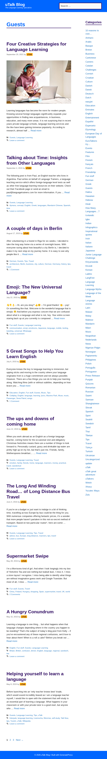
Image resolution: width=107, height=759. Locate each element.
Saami (88, 395)
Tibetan (89, 435)
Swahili (88, 419)
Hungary (26, 592)
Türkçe (88, 447)
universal (18, 331)
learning (36, 395)
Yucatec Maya (92, 490)
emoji (25, 328)
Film (87, 156)
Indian (88, 223)
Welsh (88, 482)
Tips (26, 261)
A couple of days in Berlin (34, 228)
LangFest (89, 278)
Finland (18, 592)
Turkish (89, 451)
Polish (88, 363)
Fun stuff (13, 325)
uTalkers (89, 479)
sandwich (64, 651)
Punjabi (89, 379)
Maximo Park (51, 395)
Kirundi (88, 266)
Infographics (91, 227)
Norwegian (90, 352)
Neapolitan (90, 336)
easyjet (89, 101)
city (35, 264)
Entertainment (92, 117)
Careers (89, 62)
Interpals (13, 718)
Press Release (92, 375)
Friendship (90, 172)
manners (47, 463)
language (51, 328)
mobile (58, 328)
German (13, 261)
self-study (56, 718)
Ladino (88, 274)
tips (69, 264)
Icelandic (89, 215)
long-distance (32, 536)
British (18, 651)
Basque (89, 46)
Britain (12, 651)
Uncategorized (92, 459)
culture (41, 264)
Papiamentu (91, 355)
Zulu (87, 494)
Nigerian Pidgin (92, 347)
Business (89, 54)
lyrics (43, 395)
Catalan (89, 65)
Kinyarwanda (91, 262)
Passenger (11, 398)
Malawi (88, 312)
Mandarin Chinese (55, 205)
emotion (13, 463)
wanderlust (16, 466)
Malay (88, 316)
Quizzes (89, 383)
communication (16, 328)
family (19, 463)
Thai (87, 431)
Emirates (89, 109)
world (68, 592)
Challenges (90, 70)
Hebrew (89, 200)
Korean (88, 270)
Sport (88, 415)
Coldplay (13, 395)
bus (17, 536)
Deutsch (89, 93)
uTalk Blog (15, 4)
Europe (23, 536)
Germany (56, 264)
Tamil (88, 427)
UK (63, 592)
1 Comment (14, 270)
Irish (87, 238)
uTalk (40, 715)
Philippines (90, 360)
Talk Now (64, 718)
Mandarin (89, 324)
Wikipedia (27, 721)
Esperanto (90, 125)
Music (43, 393)
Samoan (89, 399)
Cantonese (90, 58)
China (12, 592)
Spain (41, 592)
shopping (34, 592)
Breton (88, 50)
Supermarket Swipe (28, 555)
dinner (33, 651)
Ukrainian (90, 455)
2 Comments (15, 594)
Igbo (87, 219)
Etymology (90, 129)
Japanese (42, 328)
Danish (88, 85)
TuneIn (13, 721)
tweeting (10, 331)
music (66, 395)
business (29, 264)
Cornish (89, 73)
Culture (89, 81)
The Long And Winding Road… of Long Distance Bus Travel (38, 491)
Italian (88, 242)
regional (56, 651)
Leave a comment (17, 140)
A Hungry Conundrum (30, 611)
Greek (34, 205)
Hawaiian (89, 196)
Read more (36, 130)
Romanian (90, 387)
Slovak (88, 407)
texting (65, 328)
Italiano (89, 246)
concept (20, 205)
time (8, 208)
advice (12, 536)
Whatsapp (27, 331)
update (88, 463)
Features (89, 152)
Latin (87, 308)
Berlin (22, 264)
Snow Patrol (21, 398)
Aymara (13, 205)
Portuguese (91, 371)
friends (26, 463)
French (88, 168)
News (88, 344)
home (32, 463)
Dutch (88, 97)
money (55, 463)
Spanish (67, 205)
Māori (88, 328)
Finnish (89, 160)
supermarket (50, 592)
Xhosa (88, 487)
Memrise (47, 718)
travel (9, 267)
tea (8, 653)
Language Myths (93, 289)
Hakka (88, 192)
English (28, 205)
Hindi (87, 204)
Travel (31, 261)
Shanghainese (92, 403)
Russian (89, 391)
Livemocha (38, 718)
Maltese (89, 320)
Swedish (89, 423)
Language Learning (24, 137)
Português (90, 367)
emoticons (33, 328)
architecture (14, 264)
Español (89, 121)
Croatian (89, 78)
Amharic (89, 38)
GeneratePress (66, 755)
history (64, 264)
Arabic (88, 42)
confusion (26, 651)
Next (19, 740)
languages (42, 205)
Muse (60, 395)
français (89, 164)
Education (14, 393)
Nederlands (91, 339)
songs (29, 398)
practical (62, 463)
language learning (25, 718)
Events (88, 148)
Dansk (88, 89)
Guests (12, 137)
